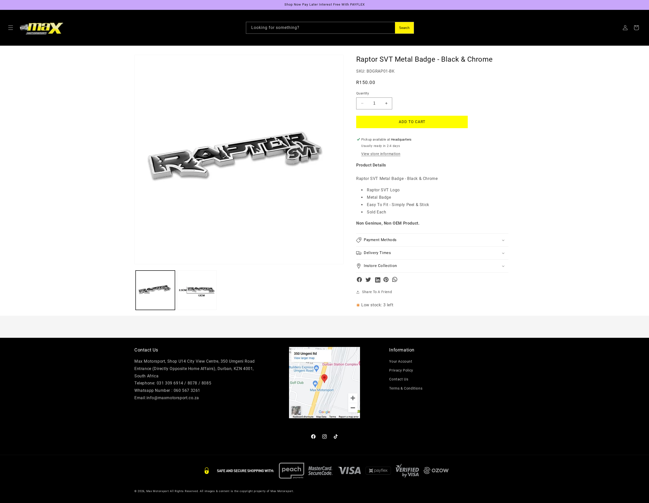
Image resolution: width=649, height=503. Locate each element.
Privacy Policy (401, 370)
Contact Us (398, 379)
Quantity (362, 93)
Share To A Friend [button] (377, 292)
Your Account (400, 361)
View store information (380, 154)
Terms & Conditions (405, 388)
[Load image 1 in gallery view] (155, 290)
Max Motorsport (157, 491)
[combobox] (330, 27)
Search (404, 28)
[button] (10, 27)
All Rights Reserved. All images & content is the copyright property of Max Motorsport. (232, 491)
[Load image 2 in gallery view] (197, 290)
